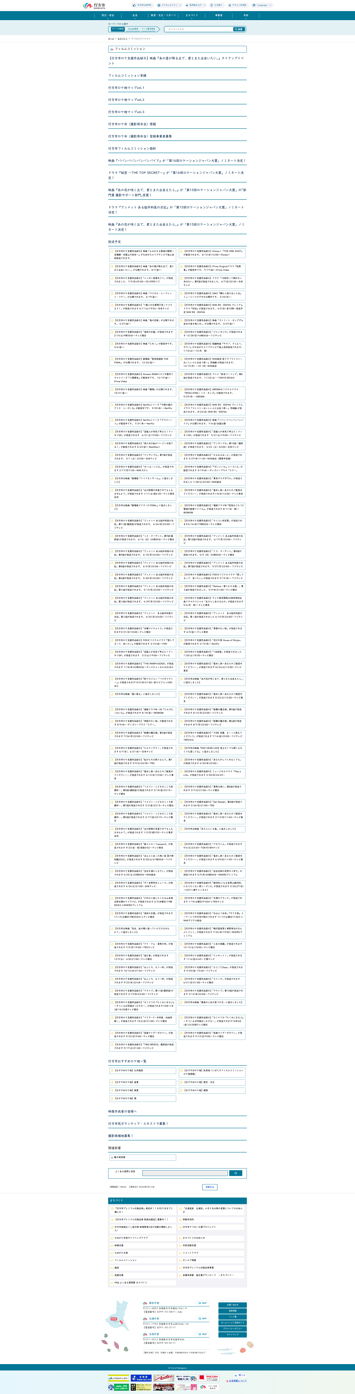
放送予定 (114, 242)
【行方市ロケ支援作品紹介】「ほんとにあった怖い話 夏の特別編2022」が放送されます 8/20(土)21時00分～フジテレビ (144, 859)
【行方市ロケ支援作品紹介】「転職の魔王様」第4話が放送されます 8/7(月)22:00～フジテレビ (212, 723)
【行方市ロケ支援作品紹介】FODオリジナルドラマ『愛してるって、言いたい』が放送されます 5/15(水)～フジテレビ (213, 577)
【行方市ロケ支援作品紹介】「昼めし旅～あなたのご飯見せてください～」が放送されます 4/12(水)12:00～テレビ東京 (144, 775)
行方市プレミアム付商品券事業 (198, 1268)
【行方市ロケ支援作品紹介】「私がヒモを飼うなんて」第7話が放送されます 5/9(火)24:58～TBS (143, 762)
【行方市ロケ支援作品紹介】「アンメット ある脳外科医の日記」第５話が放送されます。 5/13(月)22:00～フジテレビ (144, 588)
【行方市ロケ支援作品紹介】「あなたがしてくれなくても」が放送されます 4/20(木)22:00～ (212, 762)
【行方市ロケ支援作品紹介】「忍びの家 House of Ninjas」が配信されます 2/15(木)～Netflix (212, 642)
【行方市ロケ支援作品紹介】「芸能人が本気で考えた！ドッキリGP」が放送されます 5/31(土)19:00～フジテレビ (212, 434)
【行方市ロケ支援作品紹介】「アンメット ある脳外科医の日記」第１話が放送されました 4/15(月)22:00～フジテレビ (213, 617)
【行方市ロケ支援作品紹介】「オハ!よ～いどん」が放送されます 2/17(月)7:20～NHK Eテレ (144, 469)
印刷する (210, 1187)
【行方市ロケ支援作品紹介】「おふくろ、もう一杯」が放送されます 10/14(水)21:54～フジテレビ (143, 969)
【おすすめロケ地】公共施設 (128, 1071)
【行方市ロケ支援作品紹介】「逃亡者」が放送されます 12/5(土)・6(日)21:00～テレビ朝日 (141, 957)
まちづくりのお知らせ (194, 1238)
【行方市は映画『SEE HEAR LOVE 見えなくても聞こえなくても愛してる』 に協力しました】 (212, 750)
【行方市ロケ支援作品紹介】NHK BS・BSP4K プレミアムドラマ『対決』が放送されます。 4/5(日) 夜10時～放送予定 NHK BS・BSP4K (213, 309)
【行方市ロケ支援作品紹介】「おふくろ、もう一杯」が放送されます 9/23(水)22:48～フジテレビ (143, 981)
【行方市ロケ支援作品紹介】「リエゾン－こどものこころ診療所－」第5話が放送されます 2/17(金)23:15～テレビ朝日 (143, 817)
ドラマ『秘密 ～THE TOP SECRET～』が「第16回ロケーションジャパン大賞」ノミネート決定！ (176, 175)
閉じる (242, 1375)
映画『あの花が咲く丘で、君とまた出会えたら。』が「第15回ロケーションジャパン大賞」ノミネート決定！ (176, 227)
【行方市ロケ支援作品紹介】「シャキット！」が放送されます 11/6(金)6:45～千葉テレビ (212, 957)
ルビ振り (218, 5)
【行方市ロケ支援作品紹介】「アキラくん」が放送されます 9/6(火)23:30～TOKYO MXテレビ (212, 846)
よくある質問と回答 (125, 1172)
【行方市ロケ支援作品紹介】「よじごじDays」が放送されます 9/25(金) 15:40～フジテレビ (213, 969)
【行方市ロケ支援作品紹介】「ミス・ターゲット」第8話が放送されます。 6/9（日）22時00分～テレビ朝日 (212, 553)
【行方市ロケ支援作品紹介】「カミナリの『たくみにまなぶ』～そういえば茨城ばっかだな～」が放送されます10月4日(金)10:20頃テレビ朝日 (213, 1021)
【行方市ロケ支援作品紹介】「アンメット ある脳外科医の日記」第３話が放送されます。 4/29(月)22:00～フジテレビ (144, 600)
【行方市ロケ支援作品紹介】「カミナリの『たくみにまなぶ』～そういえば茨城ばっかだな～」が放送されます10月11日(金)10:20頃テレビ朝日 (144, 1006)
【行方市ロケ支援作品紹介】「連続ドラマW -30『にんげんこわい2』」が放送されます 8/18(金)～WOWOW (143, 711)
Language (262, 5)
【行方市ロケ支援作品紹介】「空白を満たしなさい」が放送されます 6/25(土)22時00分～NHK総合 (143, 873)
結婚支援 (119, 1246)
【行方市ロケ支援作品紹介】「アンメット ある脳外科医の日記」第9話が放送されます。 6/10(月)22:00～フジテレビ (144, 553)
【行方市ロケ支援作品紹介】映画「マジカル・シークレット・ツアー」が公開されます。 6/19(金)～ (143, 295)
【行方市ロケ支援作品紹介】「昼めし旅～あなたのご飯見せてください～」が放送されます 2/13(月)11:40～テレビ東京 (213, 817)
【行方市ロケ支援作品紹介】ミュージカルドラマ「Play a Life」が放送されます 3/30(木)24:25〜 (212, 773)
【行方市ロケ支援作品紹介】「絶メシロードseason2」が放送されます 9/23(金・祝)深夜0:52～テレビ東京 (143, 846)
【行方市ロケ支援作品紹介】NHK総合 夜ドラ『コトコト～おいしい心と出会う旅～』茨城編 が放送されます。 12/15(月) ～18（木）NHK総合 (212, 362)
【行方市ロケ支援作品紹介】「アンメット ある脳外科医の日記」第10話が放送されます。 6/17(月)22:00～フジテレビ (213, 540)
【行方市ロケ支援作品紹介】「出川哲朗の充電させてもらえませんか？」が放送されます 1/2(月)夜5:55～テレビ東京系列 (143, 832)
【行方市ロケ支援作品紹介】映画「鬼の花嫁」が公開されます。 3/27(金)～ (144, 322)
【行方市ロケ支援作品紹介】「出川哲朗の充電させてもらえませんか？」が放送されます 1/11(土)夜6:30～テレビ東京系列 (144, 494)
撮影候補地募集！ (121, 1136)
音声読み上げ (195, 5)
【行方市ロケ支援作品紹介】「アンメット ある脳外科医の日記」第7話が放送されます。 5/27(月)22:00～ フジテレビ (213, 565)
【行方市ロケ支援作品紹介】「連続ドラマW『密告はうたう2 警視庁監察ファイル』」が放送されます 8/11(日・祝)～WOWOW (214, 509)
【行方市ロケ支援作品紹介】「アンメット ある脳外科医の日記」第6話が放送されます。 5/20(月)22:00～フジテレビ (144, 577)
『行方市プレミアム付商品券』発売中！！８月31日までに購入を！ (144, 1210)
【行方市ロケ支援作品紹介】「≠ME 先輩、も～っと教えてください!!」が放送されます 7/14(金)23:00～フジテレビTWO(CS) (212, 736)
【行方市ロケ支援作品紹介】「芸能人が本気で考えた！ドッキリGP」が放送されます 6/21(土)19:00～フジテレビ (143, 434)
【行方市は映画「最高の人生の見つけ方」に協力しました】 (213, 1002)
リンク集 (233, 1317)
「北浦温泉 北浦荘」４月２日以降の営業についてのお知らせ (213, 1210)
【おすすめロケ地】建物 (195, 1090)
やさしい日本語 (239, 5)
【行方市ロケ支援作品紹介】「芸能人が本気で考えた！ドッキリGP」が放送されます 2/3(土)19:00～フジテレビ (143, 654)
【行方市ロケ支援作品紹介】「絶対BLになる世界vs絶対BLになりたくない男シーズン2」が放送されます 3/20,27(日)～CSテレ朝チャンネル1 (213, 886)
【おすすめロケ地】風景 (126, 1090)
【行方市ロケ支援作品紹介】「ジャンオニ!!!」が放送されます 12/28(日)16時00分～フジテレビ (213, 334)
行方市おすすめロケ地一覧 (127, 1061)
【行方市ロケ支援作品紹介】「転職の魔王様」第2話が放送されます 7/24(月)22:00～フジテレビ (143, 735)
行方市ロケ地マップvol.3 (126, 112)
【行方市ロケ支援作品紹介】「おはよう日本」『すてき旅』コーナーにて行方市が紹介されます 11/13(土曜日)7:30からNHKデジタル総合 (213, 917)
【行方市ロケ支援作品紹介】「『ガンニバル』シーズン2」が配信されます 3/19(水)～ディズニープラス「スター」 (213, 469)
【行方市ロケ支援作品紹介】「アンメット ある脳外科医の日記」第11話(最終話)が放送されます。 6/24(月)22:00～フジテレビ (144, 524)
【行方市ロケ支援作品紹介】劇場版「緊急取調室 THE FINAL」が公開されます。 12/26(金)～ (141, 361)
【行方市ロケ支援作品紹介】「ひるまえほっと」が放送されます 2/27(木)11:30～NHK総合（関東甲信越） (212, 457)
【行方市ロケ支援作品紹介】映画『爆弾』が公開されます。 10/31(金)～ (144, 391)
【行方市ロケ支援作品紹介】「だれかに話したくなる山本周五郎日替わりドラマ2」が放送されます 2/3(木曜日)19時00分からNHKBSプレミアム (143, 902)
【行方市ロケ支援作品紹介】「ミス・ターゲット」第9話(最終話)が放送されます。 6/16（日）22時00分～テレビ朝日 (144, 538)
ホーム (111, 39)
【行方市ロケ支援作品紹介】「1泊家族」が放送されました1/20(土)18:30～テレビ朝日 (212, 654)
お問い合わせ (233, 1305)
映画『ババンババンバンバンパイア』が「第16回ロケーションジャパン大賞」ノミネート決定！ (177, 161)
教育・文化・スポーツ (163, 15)
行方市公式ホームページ (94, 6)
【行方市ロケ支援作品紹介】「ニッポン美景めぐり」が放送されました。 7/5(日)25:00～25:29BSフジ (143, 280)
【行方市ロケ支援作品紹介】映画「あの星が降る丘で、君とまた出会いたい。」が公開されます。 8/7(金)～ (144, 268)
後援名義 (119, 1275)
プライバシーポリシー (232, 1329)
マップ (202, 1302)
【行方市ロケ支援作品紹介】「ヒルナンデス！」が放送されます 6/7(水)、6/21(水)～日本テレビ (143, 750)
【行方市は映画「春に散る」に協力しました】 (137, 694)
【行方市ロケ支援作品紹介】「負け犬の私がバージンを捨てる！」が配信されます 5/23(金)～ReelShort (143, 445)
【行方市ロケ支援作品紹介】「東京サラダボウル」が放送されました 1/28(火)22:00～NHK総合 (212, 480)
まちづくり (192, 15)
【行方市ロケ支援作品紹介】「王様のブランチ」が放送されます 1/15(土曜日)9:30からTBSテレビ (212, 900)
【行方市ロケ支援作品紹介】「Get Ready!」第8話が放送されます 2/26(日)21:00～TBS (212, 804)
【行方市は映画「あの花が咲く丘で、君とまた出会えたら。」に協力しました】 (213, 681)
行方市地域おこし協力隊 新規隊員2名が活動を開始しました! (143, 1229)
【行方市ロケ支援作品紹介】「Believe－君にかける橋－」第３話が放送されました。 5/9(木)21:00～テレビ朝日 (213, 588)
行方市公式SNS (144, 5)
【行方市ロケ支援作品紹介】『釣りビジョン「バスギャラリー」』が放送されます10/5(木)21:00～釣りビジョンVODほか (143, 682)
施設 (117, 1268)
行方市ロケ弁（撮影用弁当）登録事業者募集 (140, 136)
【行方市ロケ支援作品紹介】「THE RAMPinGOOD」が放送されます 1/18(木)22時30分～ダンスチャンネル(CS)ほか (144, 666)
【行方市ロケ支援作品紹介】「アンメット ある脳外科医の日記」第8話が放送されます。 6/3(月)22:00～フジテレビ (144, 565)
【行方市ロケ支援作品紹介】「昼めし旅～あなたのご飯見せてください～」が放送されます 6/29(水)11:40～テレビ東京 (213, 859)
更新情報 (233, 1311)
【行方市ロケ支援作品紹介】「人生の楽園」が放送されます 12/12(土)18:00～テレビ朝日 (212, 946)
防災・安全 (108, 15)
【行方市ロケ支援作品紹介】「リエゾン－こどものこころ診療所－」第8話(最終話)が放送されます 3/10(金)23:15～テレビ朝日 (143, 790)
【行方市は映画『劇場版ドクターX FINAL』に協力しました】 (143, 507)
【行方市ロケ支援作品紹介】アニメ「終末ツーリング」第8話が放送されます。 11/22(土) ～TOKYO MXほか (213, 376)
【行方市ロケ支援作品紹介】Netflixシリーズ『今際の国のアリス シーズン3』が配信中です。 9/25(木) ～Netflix (143, 407)
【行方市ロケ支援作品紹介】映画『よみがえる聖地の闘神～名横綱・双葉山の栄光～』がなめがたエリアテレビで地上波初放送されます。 (144, 255)
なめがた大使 (121, 1253)
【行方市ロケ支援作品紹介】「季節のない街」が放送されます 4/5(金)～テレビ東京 (212, 630)
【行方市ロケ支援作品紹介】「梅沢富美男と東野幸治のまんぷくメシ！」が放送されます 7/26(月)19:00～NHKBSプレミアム (212, 932)
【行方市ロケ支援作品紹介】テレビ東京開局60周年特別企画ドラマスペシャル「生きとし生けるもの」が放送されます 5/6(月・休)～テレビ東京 (213, 602)
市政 (245, 15)
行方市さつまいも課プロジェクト (199, 1227)
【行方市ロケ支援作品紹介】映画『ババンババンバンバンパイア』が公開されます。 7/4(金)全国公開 (213, 422)
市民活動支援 (189, 1246)
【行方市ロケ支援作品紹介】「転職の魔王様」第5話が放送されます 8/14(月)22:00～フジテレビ (212, 711)
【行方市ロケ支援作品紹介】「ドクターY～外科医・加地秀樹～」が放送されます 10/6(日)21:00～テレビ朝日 (143, 1019)
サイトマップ (233, 1335)
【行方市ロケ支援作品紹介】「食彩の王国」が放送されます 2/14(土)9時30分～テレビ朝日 (143, 334)
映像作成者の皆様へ (122, 1111)
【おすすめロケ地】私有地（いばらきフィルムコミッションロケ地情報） (213, 1072)
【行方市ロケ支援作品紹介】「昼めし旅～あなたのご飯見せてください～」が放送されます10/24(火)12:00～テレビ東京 (212, 667)
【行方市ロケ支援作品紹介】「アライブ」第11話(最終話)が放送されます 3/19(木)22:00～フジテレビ (143, 993)
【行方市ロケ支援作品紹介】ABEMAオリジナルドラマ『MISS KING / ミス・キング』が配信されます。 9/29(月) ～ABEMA (210, 393)
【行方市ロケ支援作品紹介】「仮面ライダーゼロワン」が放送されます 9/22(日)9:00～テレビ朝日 (143, 1035)
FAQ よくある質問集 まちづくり (131, 1283)
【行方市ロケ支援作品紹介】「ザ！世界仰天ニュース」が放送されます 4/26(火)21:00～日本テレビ (143, 885)
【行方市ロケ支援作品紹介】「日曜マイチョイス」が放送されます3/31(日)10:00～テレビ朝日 (143, 630)
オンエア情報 (189, 1260)
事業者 (219, 15)
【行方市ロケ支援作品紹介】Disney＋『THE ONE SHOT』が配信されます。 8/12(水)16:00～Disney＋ (213, 253)
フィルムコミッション (126, 1260)
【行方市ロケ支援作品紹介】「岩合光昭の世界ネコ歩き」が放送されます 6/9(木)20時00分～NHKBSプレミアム (212, 873)
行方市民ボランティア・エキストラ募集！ (138, 1124)
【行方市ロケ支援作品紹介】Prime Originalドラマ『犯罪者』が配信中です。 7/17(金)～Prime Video (212, 268)
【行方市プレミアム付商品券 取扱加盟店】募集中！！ (141, 1220)
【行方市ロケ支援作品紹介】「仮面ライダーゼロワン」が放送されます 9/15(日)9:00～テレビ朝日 (212, 1035)
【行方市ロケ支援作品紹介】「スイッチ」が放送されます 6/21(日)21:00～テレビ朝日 (211, 981)
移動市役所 (188, 1220)
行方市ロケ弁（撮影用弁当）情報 (132, 124)
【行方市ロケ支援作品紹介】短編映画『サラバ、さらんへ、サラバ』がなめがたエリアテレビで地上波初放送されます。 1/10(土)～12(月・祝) (213, 347)
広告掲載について (238, 1381)
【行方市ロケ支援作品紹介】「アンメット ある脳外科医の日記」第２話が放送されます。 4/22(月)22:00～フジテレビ (144, 617)
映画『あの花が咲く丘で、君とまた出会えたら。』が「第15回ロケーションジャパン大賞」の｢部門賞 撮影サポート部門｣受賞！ (177, 193)
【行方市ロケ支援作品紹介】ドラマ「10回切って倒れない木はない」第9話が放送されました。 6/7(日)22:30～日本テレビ (213, 282)
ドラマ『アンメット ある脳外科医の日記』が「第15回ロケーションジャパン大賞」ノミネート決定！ (176, 210)
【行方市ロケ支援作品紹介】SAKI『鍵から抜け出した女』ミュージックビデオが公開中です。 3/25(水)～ (212, 295)
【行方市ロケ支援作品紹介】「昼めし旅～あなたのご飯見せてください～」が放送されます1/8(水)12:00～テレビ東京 (213, 492)
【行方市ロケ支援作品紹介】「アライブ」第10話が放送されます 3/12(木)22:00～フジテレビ (213, 993)
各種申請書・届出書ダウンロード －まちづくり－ (208, 1275)
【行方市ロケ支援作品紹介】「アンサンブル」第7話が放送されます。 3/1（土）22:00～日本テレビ (143, 457)
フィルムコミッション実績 (127, 76)
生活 (134, 15)
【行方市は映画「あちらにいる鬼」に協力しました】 (210, 829)
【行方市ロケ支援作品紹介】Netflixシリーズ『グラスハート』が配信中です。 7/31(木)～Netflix (143, 422)
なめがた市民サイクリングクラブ (131, 1238)
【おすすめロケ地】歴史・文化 (199, 1082)
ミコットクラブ (190, 1253)
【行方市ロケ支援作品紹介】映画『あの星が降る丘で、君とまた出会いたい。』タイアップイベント (176, 61)
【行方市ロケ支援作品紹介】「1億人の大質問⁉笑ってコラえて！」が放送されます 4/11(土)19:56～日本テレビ (143, 307)
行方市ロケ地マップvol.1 (126, 88)
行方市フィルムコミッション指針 (132, 148)
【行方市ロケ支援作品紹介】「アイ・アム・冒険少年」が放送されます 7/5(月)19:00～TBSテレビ (143, 946)
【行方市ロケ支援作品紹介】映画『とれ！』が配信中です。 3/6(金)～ (144, 346)
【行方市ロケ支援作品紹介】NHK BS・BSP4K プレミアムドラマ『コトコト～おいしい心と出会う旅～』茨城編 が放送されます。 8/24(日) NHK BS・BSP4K (213, 408)
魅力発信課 (119, 1157)
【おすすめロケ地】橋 (125, 1099)
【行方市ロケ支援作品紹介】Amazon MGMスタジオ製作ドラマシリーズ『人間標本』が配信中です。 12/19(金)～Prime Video (143, 378)
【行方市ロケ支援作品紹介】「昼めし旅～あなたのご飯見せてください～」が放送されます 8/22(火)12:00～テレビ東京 (213, 698)
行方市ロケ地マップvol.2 (126, 100)
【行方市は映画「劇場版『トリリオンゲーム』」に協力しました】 (143, 480)
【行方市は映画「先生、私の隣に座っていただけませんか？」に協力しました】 (142, 930)
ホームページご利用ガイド (232, 1323)
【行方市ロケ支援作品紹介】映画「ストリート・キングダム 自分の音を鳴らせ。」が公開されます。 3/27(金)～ (213, 322)
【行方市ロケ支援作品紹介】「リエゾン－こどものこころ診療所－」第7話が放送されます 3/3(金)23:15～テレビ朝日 (144, 804)
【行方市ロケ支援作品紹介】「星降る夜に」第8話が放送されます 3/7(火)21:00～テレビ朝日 (212, 789)
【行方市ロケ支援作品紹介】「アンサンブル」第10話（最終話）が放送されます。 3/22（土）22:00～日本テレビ (213, 445)
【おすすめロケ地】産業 (126, 1082)
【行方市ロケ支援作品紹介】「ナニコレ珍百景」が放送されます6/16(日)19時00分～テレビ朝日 (212, 523)
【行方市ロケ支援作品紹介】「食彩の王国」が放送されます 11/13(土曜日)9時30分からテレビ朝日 (143, 915)
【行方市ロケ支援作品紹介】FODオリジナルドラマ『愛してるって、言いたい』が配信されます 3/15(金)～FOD (144, 642)
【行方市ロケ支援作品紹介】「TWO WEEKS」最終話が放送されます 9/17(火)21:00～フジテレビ (144, 1046)
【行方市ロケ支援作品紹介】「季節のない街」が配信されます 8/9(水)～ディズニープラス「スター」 (143, 723)
